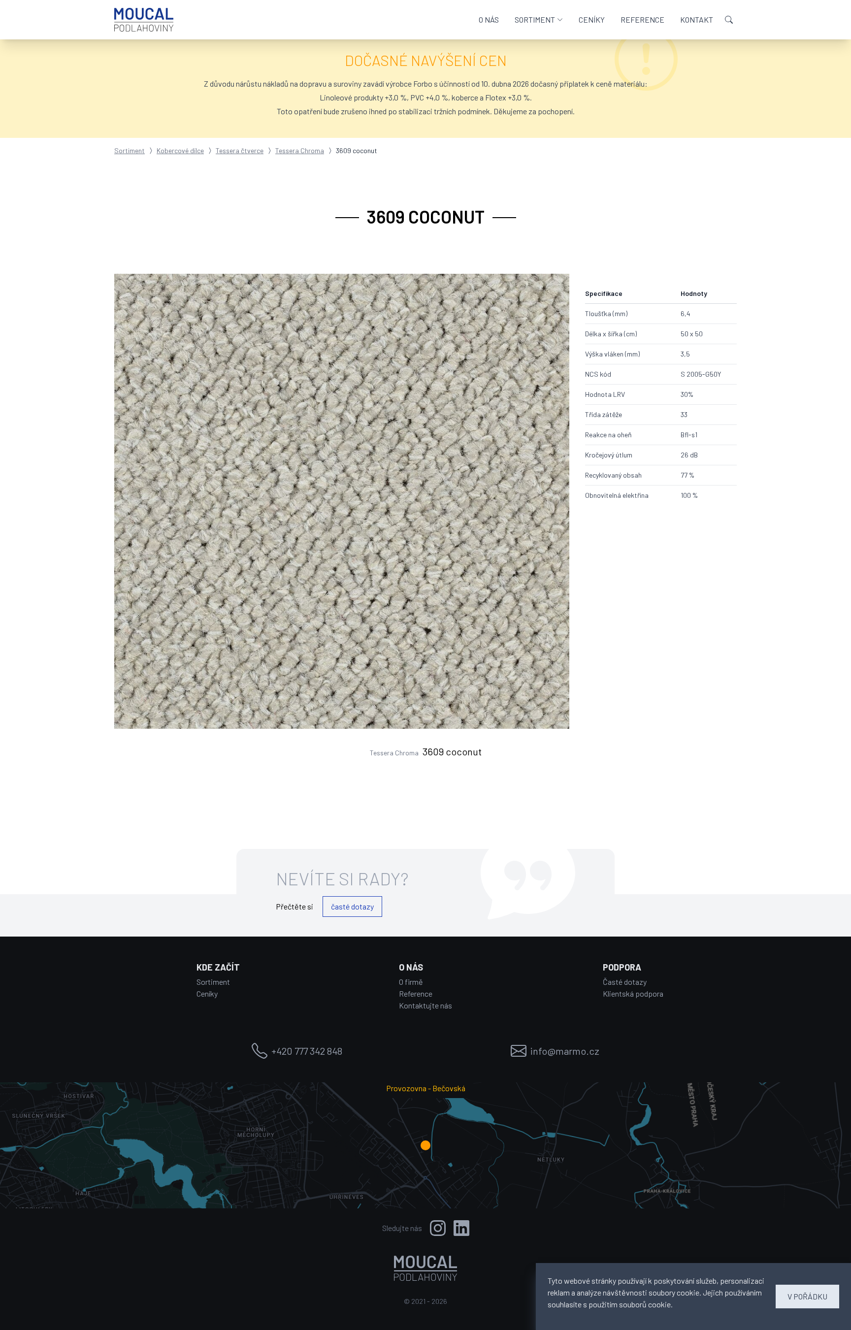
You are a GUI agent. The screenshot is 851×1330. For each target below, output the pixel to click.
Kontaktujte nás (425, 1005)
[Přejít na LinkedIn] (461, 1228)
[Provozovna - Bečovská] (425, 1145)
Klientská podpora (633, 993)
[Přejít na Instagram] (438, 1228)
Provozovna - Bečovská (425, 1088)
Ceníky (207, 993)
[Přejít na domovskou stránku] (143, 20)
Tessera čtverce (239, 150)
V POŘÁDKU (807, 1296)
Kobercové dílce (180, 150)
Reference (415, 993)
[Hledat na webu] (729, 20)
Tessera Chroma (299, 150)
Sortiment (129, 150)
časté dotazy (352, 906)
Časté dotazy (625, 981)
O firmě (411, 981)
